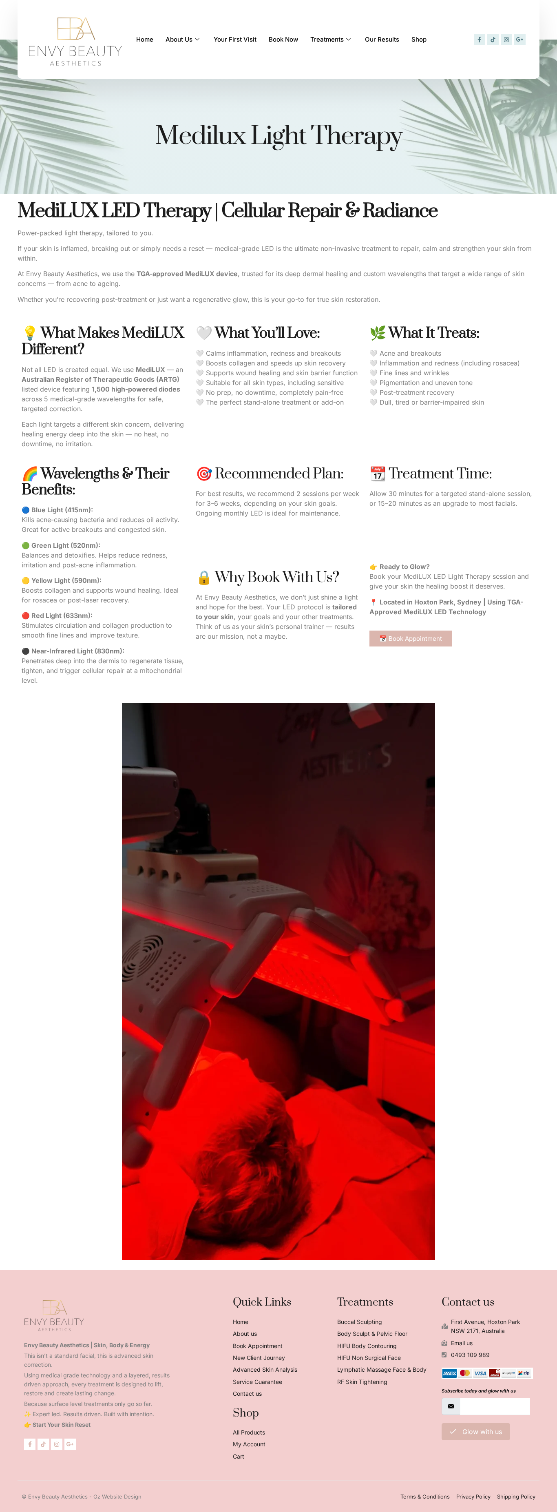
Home (144, 39)
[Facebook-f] (479, 39)
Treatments (327, 39)
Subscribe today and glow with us (479, 1391)
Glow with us (481, 1432)
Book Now (283, 39)
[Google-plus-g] (520, 39)
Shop (419, 39)
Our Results (382, 39)
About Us (179, 39)
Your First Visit (235, 39)
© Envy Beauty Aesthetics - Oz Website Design (81, 1496)
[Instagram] (506, 39)
